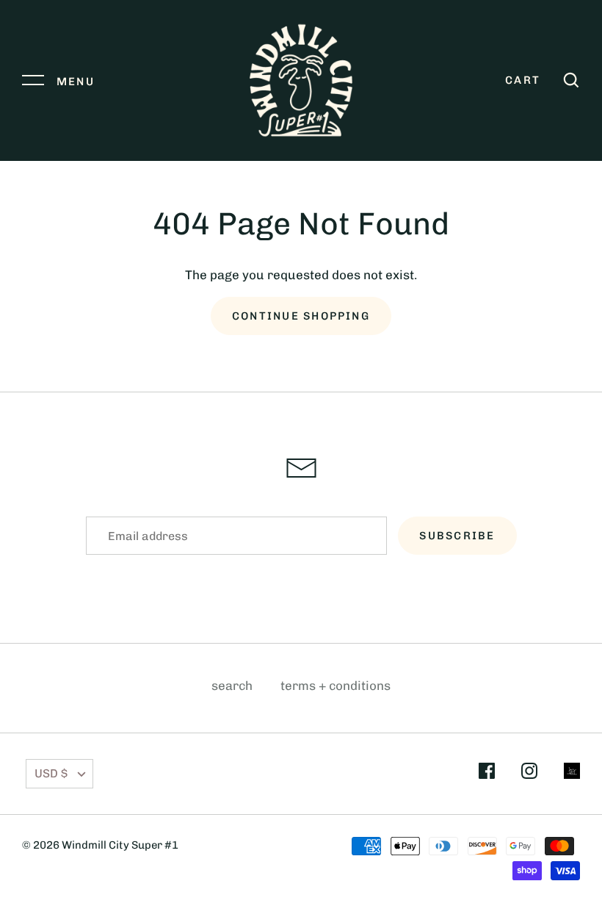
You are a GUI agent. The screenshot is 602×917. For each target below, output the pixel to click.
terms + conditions (335, 685)
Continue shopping (301, 316)
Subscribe (457, 535)
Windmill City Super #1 (120, 845)
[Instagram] (529, 774)
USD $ (51, 773)
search (232, 685)
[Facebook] (487, 774)
